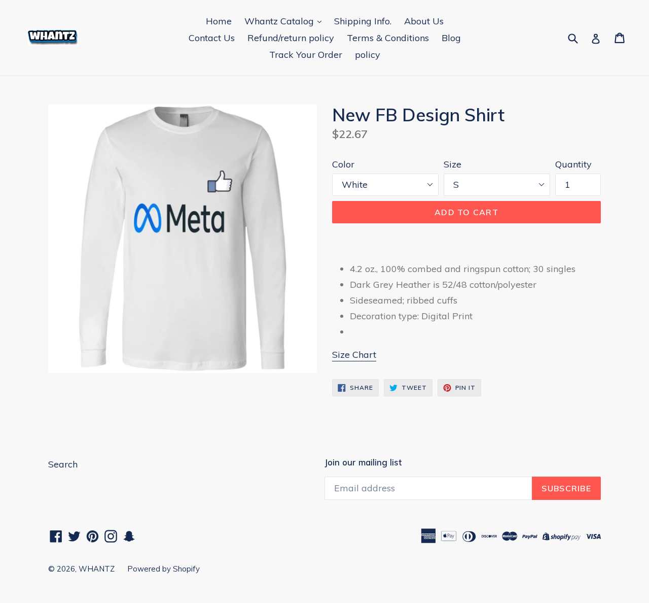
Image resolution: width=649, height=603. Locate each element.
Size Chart (354, 354)
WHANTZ (97, 569)
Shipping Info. (362, 21)
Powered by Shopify (163, 569)
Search (63, 464)
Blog (451, 38)
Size (452, 164)
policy (367, 54)
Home (219, 21)
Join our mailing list (363, 462)
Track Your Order (305, 54)
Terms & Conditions (388, 38)
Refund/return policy (290, 38)
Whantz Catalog (280, 21)
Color (343, 164)
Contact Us (212, 38)
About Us (424, 21)
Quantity (573, 164)
